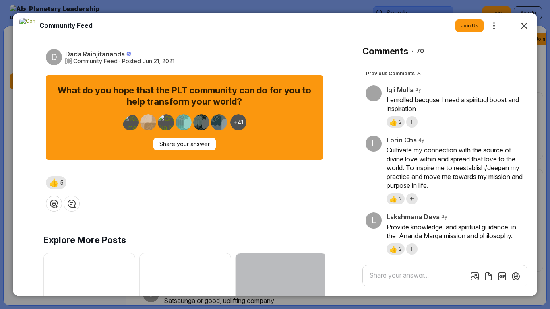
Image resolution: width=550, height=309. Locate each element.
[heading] (66, 25)
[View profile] (27, 26)
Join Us (469, 26)
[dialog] (275, 154)
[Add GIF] (502, 276)
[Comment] (72, 204)
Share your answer (184, 143)
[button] (56, 182)
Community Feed (95, 61)
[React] (54, 203)
